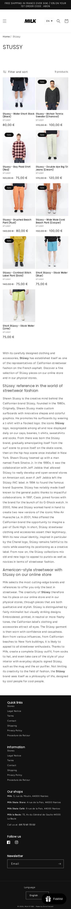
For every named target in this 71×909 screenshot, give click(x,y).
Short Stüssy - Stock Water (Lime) (18, 327)
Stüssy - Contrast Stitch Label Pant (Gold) (17, 274)
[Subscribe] (60, 864)
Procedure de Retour (18, 735)
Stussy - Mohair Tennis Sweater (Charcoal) (49, 115)
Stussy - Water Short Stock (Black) (18, 115)
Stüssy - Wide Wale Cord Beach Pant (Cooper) (50, 221)
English (34, 895)
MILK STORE (30, 906)
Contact (11, 721)
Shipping (12, 725)
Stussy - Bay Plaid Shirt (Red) (16, 168)
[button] (5, 21)
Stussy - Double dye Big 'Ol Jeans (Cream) (52, 168)
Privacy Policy (14, 730)
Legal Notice (14, 711)
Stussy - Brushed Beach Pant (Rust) (17, 221)
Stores (11, 706)
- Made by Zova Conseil (44, 906)
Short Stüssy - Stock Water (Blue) (52, 274)
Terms (10, 716)
